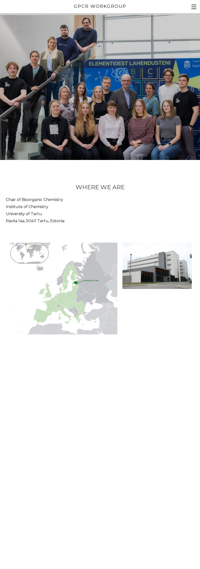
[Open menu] (194, 6)
